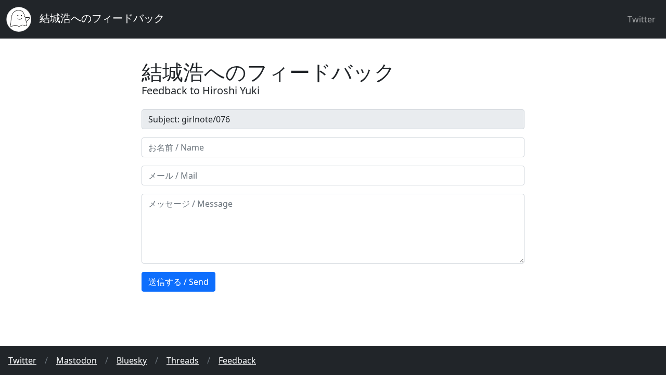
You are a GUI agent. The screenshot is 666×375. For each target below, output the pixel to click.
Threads (182, 360)
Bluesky (132, 360)
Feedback (237, 360)
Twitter (641, 19)
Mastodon (76, 360)
